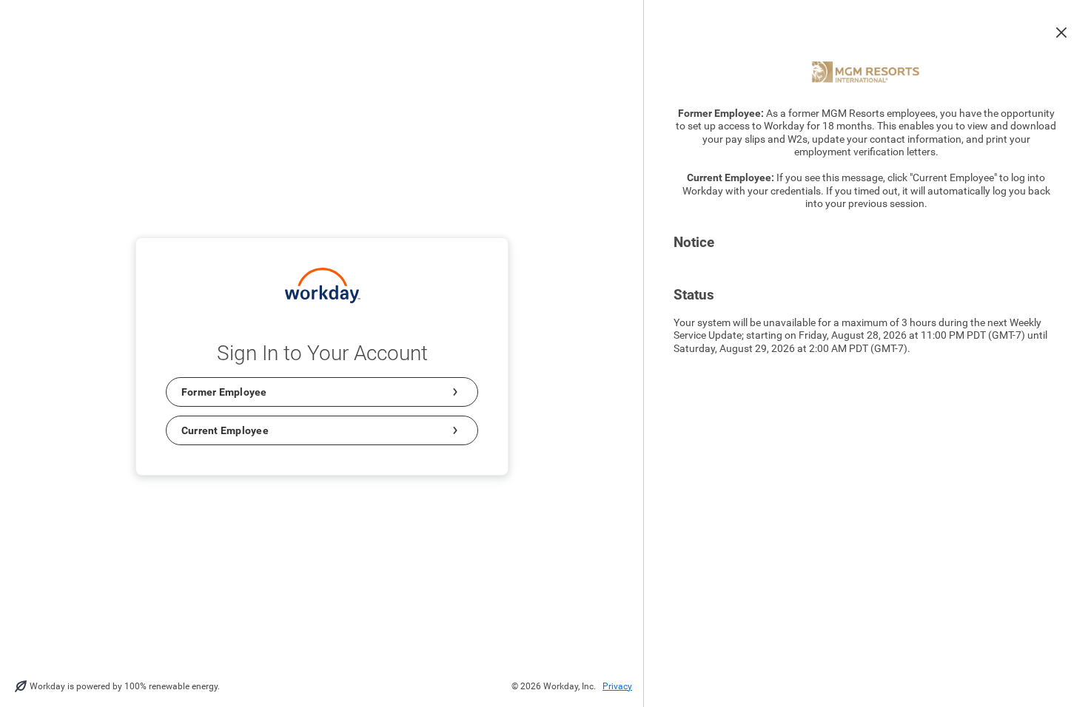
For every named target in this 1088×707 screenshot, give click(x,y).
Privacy (617, 686)
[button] (1061, 32)
